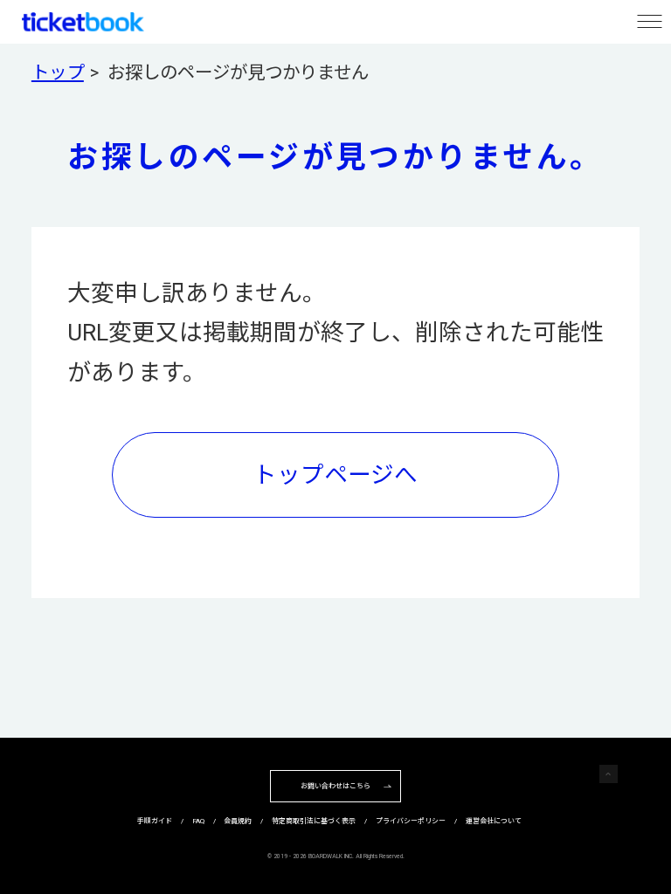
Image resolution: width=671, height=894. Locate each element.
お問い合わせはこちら (335, 786)
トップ (57, 72)
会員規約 (238, 821)
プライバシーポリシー (411, 821)
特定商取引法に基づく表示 (314, 821)
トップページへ (335, 474)
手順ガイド (154, 821)
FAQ (198, 821)
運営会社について (494, 821)
